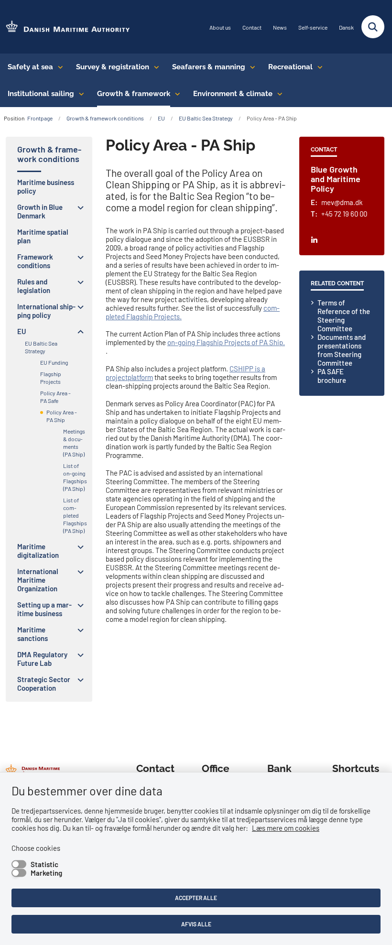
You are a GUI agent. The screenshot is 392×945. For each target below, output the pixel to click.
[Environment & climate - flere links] (277, 93)
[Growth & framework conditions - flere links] (175, 93)
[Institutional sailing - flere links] (79, 93)
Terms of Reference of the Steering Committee (343, 315)
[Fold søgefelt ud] (372, 26)
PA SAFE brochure (331, 375)
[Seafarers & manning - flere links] (250, 67)
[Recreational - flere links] (318, 67)
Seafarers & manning (208, 67)
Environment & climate (232, 93)
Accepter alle (196, 897)
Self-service (312, 27)
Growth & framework (133, 93)
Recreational (290, 67)
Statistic (44, 864)
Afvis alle (196, 924)
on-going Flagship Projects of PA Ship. (226, 342)
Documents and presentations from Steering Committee (341, 350)
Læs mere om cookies (285, 828)
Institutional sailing (41, 93)
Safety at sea (30, 67)
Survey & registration (112, 67)
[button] (78, 207)
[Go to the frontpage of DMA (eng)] (65, 27)
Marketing (46, 873)
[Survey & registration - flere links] (154, 67)
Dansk (346, 27)
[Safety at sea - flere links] (58, 67)
